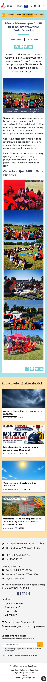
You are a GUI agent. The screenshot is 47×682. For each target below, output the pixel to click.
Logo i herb (11, 611)
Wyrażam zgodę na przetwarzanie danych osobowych (23, 649)
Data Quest (32, 666)
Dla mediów (11, 615)
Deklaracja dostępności (25, 678)
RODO (25, 675)
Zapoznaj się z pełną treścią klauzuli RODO (20, 655)
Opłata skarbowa (14, 603)
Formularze (11, 607)
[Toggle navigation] (44, 6)
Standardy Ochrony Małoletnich (24, 670)
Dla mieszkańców (13, 15)
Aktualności (28, 15)
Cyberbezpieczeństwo (24, 673)
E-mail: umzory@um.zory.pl (19, 622)
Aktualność (38, 15)
